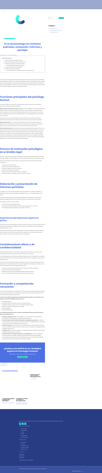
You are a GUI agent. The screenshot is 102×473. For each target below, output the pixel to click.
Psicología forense (3, 55)
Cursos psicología (24, 435)
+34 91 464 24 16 (21, 455)
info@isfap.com (21, 454)
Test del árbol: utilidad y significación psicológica (8, 399)
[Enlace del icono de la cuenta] (2, 10)
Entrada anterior (4, 363)
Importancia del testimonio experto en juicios (16, 65)
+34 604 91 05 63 (21, 457)
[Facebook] (20, 424)
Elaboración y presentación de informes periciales (15, 63)
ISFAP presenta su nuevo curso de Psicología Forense (35, 375)
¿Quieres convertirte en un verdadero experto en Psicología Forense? (20, 70)
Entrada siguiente (4, 365)
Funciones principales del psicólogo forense (13, 60)
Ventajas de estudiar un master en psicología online (22, 399)
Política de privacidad (24, 445)
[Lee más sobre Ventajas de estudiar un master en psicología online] (22, 396)
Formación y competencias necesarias (12, 68)
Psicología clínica (5, 402)
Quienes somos (23, 442)
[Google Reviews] (25, 424)
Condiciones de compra (25, 447)
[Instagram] (23, 424)
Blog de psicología (24, 428)
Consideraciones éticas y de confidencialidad (13, 67)
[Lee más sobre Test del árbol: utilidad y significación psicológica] (8, 396)
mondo (81, 471)
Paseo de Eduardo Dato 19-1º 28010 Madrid (26, 460)
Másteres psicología (24, 437)
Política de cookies (24, 449)
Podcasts (22, 432)
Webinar (22, 433)
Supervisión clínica (24, 430)
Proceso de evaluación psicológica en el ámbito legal (15, 61)
